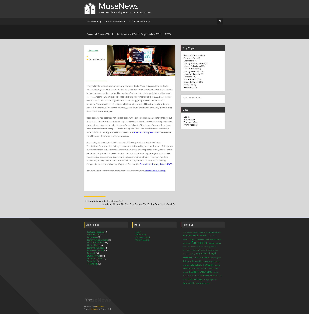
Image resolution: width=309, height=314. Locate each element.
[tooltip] (98, 107)
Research (188, 76)
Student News (190, 79)
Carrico (209, 236)
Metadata (186, 265)
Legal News (189, 60)
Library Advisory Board (194, 63)
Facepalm (199, 242)
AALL (184, 232)
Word (208, 283)
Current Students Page (140, 21)
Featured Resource (192, 55)
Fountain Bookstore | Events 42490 (156, 164)
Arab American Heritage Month (210, 232)
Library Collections (192, 66)
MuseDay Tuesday (192, 74)
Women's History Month (194, 283)
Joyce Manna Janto (212, 250)
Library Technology (211, 261)
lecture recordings (189, 254)
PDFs (198, 268)
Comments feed (191, 122)
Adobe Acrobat (192, 232)
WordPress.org (190, 124)
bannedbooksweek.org (154, 170)
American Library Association (147, 132)
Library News (93, 51)
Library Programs (215, 258)
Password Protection (189, 268)
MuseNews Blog (94, 21)
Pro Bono (204, 268)
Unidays (206, 280)
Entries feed (189, 119)
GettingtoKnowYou (211, 247)
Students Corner (191, 82)
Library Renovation (192, 71)
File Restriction (195, 247)
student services (207, 275)
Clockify (191, 239)
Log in (187, 117)
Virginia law (213, 280)
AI (198, 232)
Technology (189, 87)
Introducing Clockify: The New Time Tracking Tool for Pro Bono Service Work (137, 204)
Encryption (186, 243)
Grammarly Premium (198, 250)
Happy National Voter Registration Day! (105, 201)
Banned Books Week (97, 59)
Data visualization (215, 239)
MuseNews (119, 6)
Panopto (217, 265)
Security (210, 268)
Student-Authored (200, 272)
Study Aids (188, 84)
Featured (211, 243)
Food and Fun (190, 58)
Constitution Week (202, 239)
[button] (98, 107)
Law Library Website (115, 21)
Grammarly (186, 250)
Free (202, 247)
